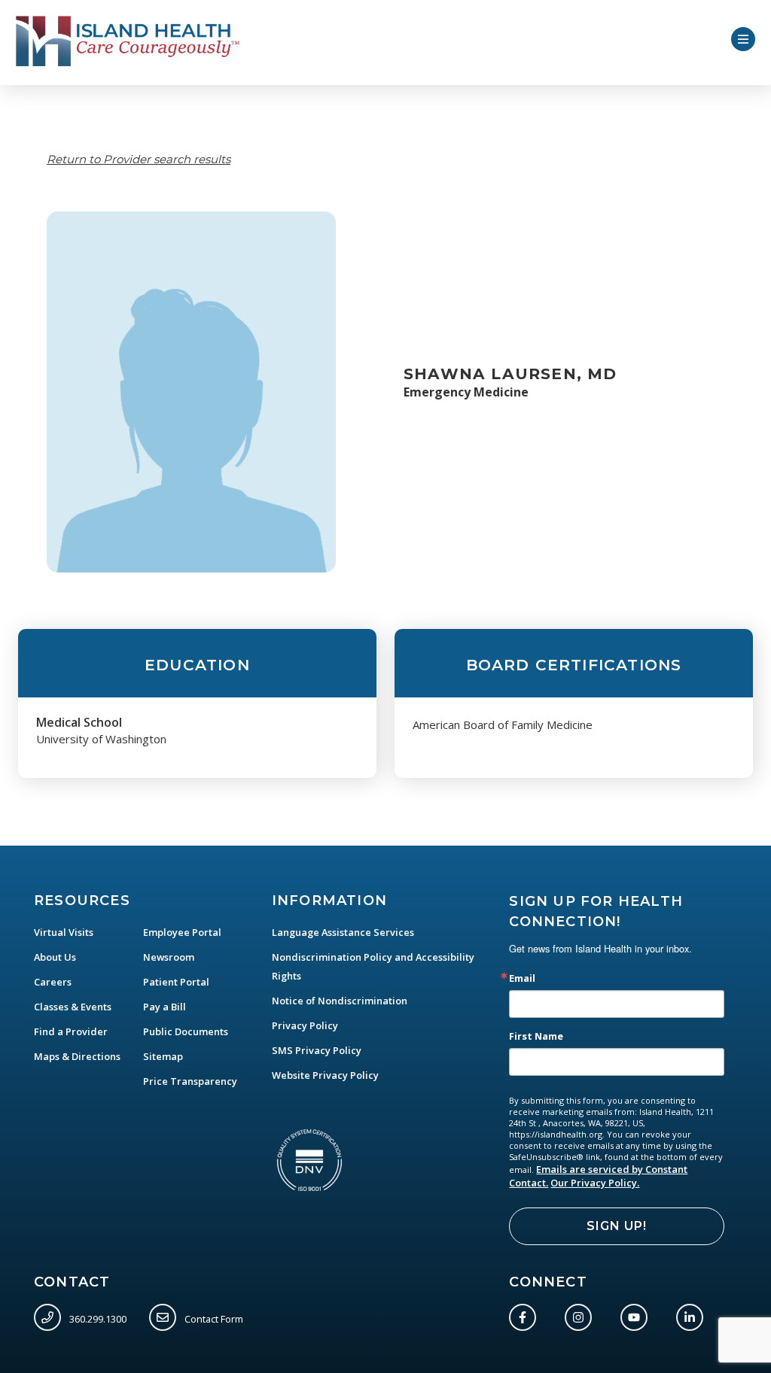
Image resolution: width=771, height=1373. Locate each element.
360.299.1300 (96, 1318)
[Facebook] (525, 1314)
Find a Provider (71, 1031)
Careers (53, 982)
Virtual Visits (63, 932)
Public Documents (185, 1031)
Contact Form (212, 1318)
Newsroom (168, 957)
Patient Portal (176, 982)
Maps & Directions (77, 1056)
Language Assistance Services (343, 932)
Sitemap (163, 1056)
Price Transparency (190, 1081)
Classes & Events (72, 1006)
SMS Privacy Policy (316, 1050)
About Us (55, 957)
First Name (536, 1036)
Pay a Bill (164, 1006)
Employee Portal (182, 932)
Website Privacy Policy (325, 1075)
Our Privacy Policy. (594, 1182)
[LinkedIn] (692, 1314)
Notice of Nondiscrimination (339, 1000)
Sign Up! (617, 1226)
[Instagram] (581, 1314)
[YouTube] (637, 1314)
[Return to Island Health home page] (128, 41)
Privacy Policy (305, 1025)
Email (522, 978)
